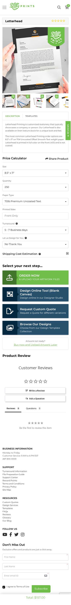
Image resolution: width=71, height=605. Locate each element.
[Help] (16, 223)
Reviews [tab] (11, 408)
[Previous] (5, 60)
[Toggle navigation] (4, 7)
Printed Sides (9, 209)
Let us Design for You (12, 238)
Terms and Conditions (13, 483)
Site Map (6, 490)
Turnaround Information (14, 471)
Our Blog (6, 520)
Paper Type (8, 195)
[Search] (59, 7)
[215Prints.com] (22, 7)
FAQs (5, 511)
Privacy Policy (9, 486)
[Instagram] (22, 534)
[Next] (65, 60)
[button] (39, 253)
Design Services (10, 505)
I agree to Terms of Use (17, 586)
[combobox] (35, 173)
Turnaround (8, 223)
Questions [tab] (31, 408)
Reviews (6, 514)
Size (4, 166)
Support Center (10, 477)
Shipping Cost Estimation (19, 253)
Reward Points (9, 480)
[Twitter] (16, 534)
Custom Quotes (10, 502)
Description (12, 116)
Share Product (58, 158)
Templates (31, 116)
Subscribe (41, 588)
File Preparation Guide (13, 474)
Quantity (6, 180)
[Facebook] (10, 534)
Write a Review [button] (37, 390)
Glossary (6, 517)
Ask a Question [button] (37, 398)
